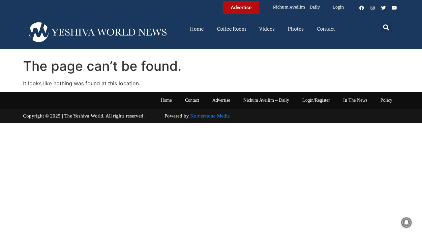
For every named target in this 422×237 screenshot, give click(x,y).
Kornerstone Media (210, 115)
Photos (296, 29)
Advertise (221, 100)
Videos (267, 29)
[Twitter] (383, 8)
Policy (386, 100)
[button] (386, 27)
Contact (326, 29)
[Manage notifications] (406, 222)
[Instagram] (372, 8)
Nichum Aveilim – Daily (296, 7)
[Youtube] (394, 8)
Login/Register (316, 100)
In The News (355, 100)
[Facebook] (361, 8)
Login (338, 7)
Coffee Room (231, 29)
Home (197, 29)
